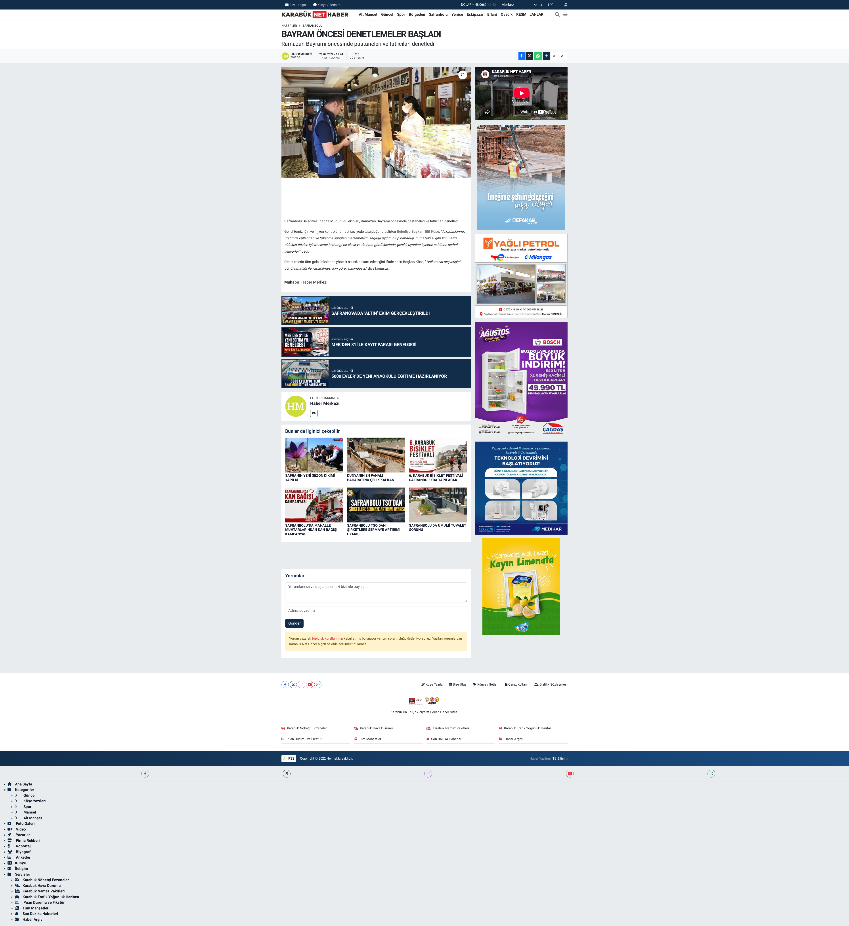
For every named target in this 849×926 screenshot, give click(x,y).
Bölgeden (417, 14)
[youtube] (570, 773)
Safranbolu (438, 14)
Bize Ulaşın (297, 5)
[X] (293, 684)
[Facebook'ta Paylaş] (521, 56)
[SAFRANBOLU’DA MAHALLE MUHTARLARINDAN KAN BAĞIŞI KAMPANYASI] (314, 505)
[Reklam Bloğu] (521, 177)
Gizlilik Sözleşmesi (553, 684)
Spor (401, 14)
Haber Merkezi (324, 403)
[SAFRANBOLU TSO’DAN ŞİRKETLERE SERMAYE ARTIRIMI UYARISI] (376, 505)
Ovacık (506, 14)
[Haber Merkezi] (295, 406)
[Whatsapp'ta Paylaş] (538, 56)
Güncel (387, 14)
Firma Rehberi (27, 840)
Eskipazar (475, 14)
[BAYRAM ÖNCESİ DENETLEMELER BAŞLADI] (376, 122)
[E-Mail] (313, 413)
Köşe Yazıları (435, 684)
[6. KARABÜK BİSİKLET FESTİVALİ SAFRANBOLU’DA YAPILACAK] (438, 455)
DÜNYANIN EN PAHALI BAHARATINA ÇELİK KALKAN (370, 477)
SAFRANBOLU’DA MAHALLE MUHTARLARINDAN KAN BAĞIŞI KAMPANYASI (311, 529)
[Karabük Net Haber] (315, 14)
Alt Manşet (368, 14)
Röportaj (23, 846)
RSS (290, 758)
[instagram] (428, 773)
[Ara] (557, 14)
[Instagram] (301, 684)
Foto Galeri (25, 823)
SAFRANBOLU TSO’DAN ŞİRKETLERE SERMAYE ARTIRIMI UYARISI (373, 529)
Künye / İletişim (328, 5)
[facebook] (145, 773)
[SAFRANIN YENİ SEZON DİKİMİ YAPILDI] (314, 455)
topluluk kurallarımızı (328, 638)
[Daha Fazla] (546, 56)
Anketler (22, 857)
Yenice (457, 14)
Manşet (29, 812)
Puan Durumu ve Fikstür (304, 739)
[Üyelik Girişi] (564, 5)
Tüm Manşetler (370, 739)
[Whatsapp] (317, 684)
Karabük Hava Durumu (376, 728)
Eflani (492, 14)
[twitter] (287, 773)
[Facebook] (285, 684)
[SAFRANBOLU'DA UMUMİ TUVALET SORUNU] (438, 505)
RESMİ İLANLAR (529, 14)
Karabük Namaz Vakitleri (450, 728)
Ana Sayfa (23, 784)
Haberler (289, 25)
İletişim (21, 868)
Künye (20, 863)
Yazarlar (22, 835)
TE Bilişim (560, 758)
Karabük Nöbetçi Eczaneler (307, 728)
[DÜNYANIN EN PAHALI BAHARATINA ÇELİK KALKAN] (376, 455)
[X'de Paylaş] (529, 56)
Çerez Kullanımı (519, 684)
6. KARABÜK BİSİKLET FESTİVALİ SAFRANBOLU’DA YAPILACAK (436, 477)
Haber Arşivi (514, 739)
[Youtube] (309, 684)
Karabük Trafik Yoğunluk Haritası (528, 728)
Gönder (294, 623)
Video (20, 829)
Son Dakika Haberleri (446, 739)
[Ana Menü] (565, 14)
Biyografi (23, 852)
